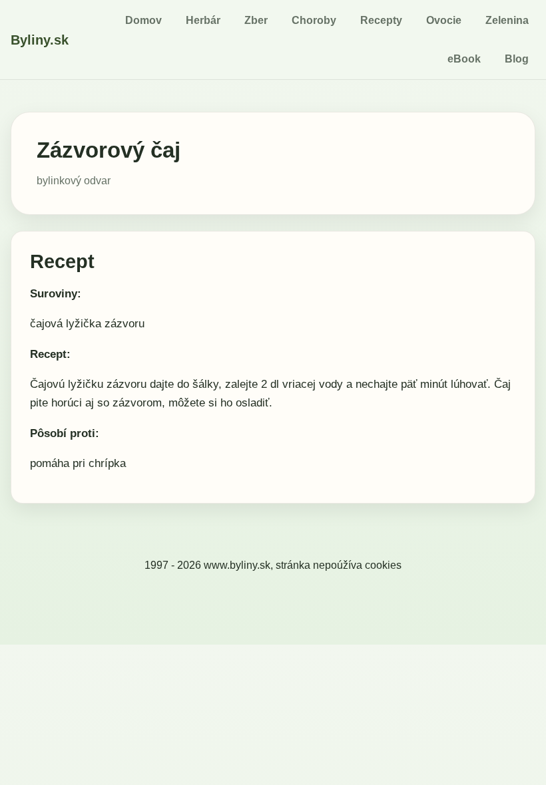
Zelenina (507, 20)
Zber (256, 20)
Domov (143, 20)
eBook (464, 59)
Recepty (381, 20)
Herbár (203, 20)
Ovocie (443, 20)
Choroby (314, 20)
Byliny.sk (40, 40)
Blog (517, 59)
